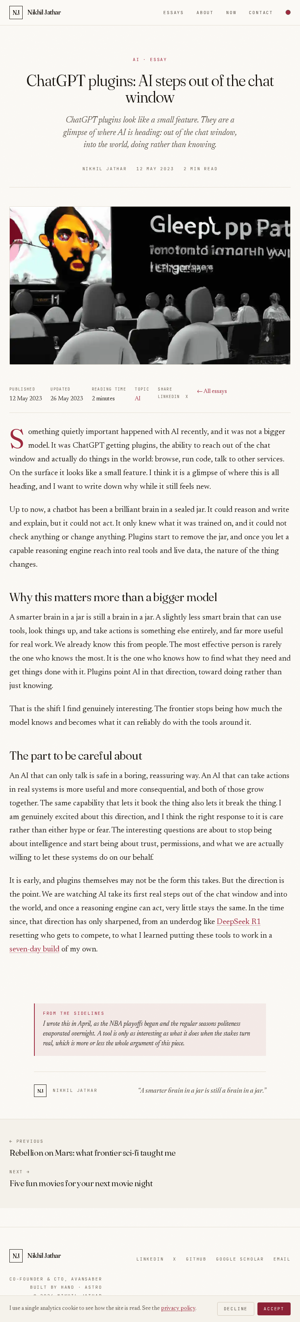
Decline (236, 1308)
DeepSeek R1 (239, 922)
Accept (274, 1308)
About (205, 12)
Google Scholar (240, 1259)
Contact (261, 12)
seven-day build (34, 949)
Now (231, 12)
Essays (173, 12)
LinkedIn (169, 396)
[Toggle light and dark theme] (288, 12)
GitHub (196, 1259)
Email (282, 1259)
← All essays (212, 391)
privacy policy (178, 1308)
